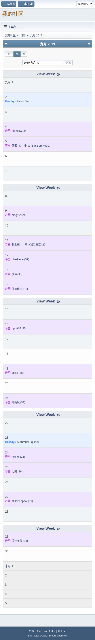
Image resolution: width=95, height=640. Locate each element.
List (9, 54)
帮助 (31, 631)
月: (17, 54)
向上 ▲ (62, 631)
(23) (18, 457)
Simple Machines (58, 635)
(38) (30, 145)
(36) (18, 373)
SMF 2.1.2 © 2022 (38, 635)
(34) (19, 131)
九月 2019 (47, 44)
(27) (29, 244)
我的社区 (12, 14)
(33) (17, 274)
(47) (17, 145)
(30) (43, 145)
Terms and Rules (46, 631)
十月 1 (9, 566)
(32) (20, 259)
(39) (22, 501)
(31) (20, 289)
